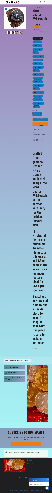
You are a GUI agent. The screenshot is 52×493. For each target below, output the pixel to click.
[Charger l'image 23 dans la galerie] (20, 32)
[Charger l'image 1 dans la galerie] (9, 32)
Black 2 (36, 88)
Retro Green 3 (38, 103)
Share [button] (35, 348)
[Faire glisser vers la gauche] (5, 32)
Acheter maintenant (40, 124)
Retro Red (37, 42)
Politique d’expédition (29, 491)
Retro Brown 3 (38, 92)
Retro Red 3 (37, 96)
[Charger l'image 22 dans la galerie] (16, 32)
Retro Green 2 (38, 85)
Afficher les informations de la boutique (38, 139)
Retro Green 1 (38, 67)
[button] (3, 2)
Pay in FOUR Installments (39, 146)
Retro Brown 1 (38, 56)
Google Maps (30, 463)
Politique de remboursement (21, 490)
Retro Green (37, 49)
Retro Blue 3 (37, 99)
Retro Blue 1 (37, 63)
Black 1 (36, 70)
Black (35, 52)
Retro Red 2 (37, 78)
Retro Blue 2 (37, 81)
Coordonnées (39, 491)
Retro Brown (37, 38)
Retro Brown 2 (38, 74)
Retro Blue (37, 45)
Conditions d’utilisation (17, 491)
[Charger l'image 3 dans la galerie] (12, 32)
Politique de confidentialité (36, 490)
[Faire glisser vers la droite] (24, 32)
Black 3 (36, 107)
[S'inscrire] (39, 444)
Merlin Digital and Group (19, 488)
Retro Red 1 (37, 60)
